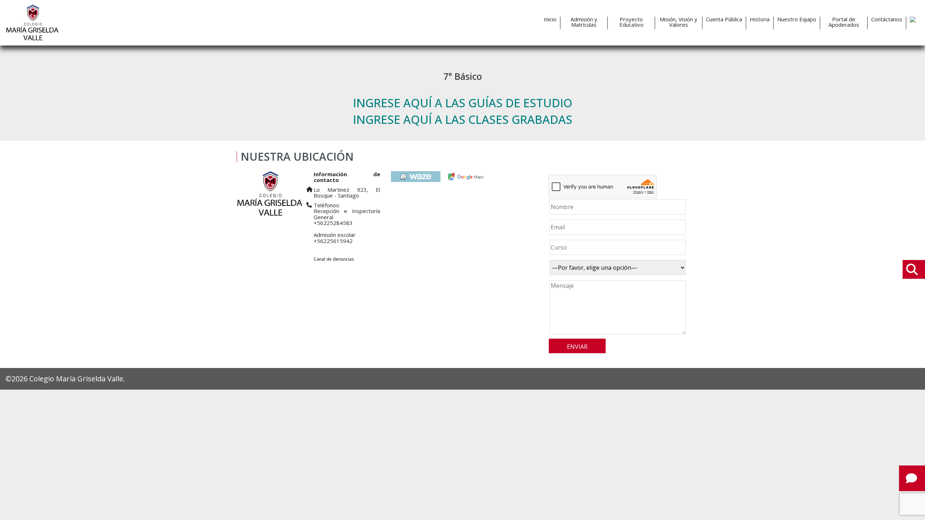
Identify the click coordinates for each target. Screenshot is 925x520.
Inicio (550, 19)
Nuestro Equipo (796, 19)
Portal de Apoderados (844, 22)
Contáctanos (886, 19)
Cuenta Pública (724, 19)
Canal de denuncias (334, 259)
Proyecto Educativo (631, 22)
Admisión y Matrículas (584, 22)
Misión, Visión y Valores (678, 22)
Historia (760, 19)
